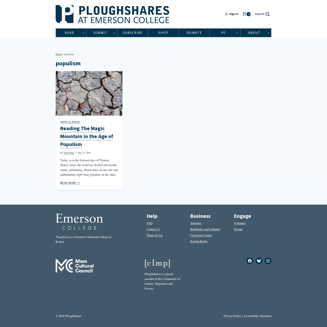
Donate (194, 33)
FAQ (150, 223)
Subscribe (132, 33)
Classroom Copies (201, 235)
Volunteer (240, 223)
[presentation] (89, 93)
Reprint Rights (199, 241)
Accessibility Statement (257, 316)
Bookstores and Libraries (205, 229)
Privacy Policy (232, 316)
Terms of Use (155, 235)
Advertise (196, 223)
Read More (70, 182)
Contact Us (153, 229)
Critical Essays (70, 121)
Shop (163, 33)
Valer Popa (69, 152)
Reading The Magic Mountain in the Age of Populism (86, 136)
